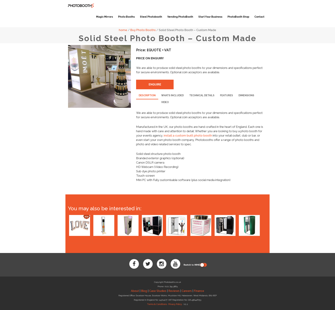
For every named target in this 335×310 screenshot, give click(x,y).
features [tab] (226, 95)
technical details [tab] (201, 95)
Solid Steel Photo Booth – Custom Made (187, 30)
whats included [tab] (172, 95)
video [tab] (165, 102)
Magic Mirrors (104, 16)
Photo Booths (126, 16)
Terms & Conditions (157, 304)
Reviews (174, 291)
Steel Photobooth (151, 16)
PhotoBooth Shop (238, 16)
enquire (155, 84)
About (135, 291)
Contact (259, 16)
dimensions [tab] (246, 95)
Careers (187, 291)
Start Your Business (210, 16)
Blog (144, 291)
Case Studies (157, 291)
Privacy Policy (175, 304)
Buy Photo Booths (143, 30)
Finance (199, 291)
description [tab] (147, 95)
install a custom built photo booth (188, 135)
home (123, 30)
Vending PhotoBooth (180, 16)
